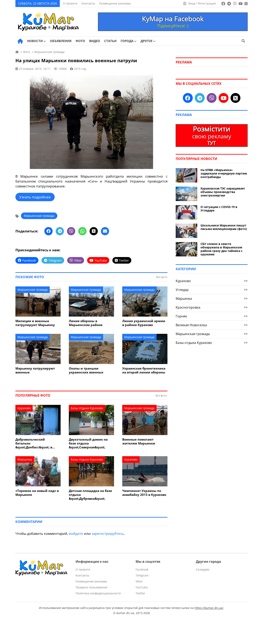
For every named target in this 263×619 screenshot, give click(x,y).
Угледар (212, 289)
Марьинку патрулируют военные (35, 370)
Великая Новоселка (212, 325)
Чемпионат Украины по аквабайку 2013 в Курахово (144, 493)
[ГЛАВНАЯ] (20, 41)
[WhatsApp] (82, 231)
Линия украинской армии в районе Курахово (143, 323)
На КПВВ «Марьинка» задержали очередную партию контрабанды (224, 173)
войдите (76, 533)
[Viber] (71, 231)
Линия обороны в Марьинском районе (86, 323)
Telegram (142, 575)
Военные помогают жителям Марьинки (138, 441)
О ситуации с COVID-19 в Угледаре (219, 208)
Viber (139, 581)
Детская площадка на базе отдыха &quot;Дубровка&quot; (90, 495)
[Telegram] (60, 231)
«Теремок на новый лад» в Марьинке (37, 493)
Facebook (142, 569)
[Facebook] (48, 231)
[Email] (105, 231)
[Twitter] (94, 231)
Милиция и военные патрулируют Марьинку (35, 323)
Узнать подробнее (35, 197)
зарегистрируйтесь (107, 533)
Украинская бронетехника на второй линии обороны (143, 370)
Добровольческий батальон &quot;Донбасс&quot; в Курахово (33, 443)
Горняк (212, 316)
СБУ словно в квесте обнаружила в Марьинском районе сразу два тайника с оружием (221, 249)
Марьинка (24, 459)
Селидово (202, 569)
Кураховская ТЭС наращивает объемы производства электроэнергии (223, 192)
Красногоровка (212, 307)
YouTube (142, 587)
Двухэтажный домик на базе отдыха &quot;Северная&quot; (88, 443)
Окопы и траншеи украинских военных (86, 370)
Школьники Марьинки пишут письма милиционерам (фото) (224, 227)
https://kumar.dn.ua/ (209, 608)
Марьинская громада (39, 216)
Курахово (24, 408)
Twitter (140, 593)
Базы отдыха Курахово (87, 408)
